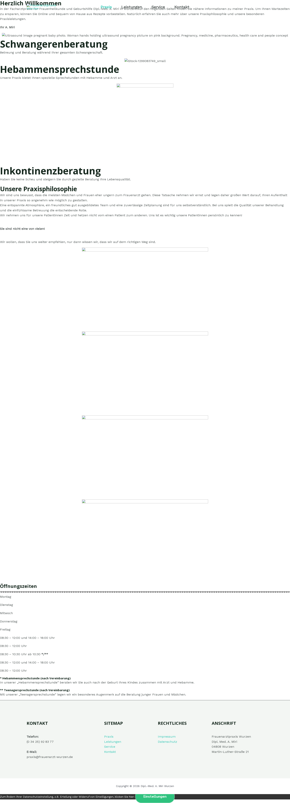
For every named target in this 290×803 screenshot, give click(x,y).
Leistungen (131, 7)
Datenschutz (167, 742)
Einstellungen (155, 796)
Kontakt (181, 7)
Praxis (106, 7)
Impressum (167, 736)
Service (158, 7)
